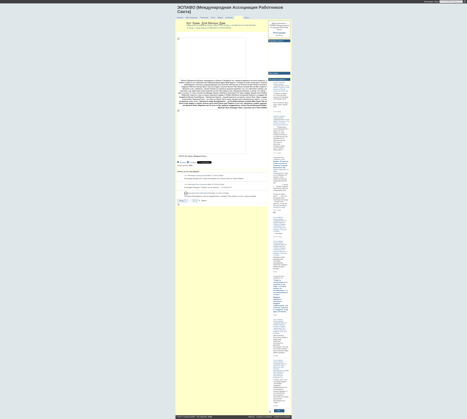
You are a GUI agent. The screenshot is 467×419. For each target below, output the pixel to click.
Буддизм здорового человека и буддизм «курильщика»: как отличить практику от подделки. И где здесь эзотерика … (280, 304)
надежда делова (201, 175)
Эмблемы (251, 417)
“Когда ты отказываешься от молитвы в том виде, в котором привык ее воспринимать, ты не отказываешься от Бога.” (280, 287)
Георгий (275, 82)
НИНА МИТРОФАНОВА (203, 193)
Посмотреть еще (279, 207)
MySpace (183, 162)
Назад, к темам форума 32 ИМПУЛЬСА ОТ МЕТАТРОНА (210, 28)
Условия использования (282, 417)
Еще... (279, 410)
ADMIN (192, 417)
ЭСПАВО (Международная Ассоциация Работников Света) (230, 9)
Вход (436, 2)
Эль (274, 217)
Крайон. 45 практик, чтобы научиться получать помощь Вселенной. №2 (281, 89)
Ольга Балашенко (201, 184)
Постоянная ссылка (186, 175)
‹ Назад (181, 201)
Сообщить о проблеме (264, 417)
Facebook (192, 162)
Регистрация (428, 2)
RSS (179, 205)
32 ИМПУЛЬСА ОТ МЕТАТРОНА (244, 25)
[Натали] (181, 28)
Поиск (465, 1)
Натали (210, 25)
